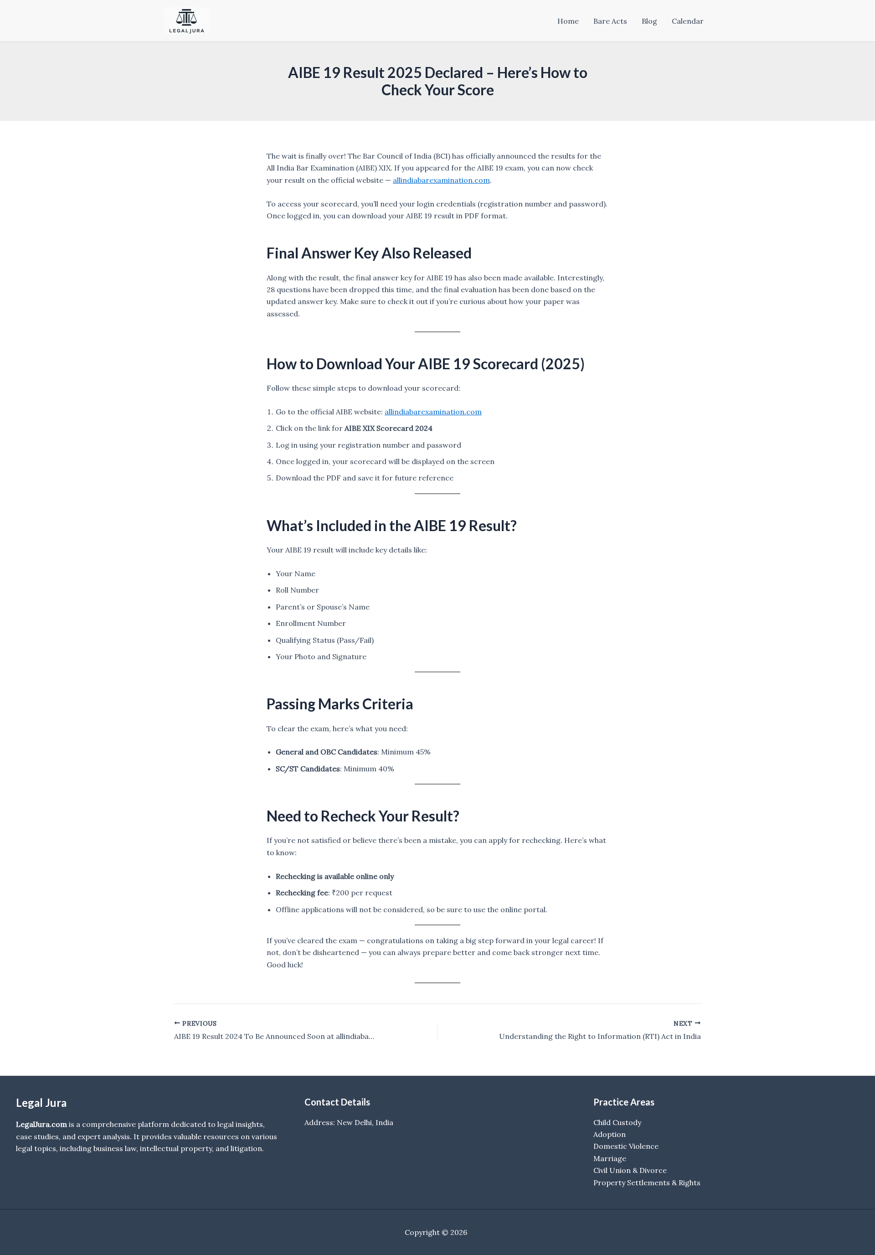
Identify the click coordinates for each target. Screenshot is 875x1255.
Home (568, 21)
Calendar (688, 21)
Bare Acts (610, 21)
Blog (649, 21)
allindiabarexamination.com (441, 180)
